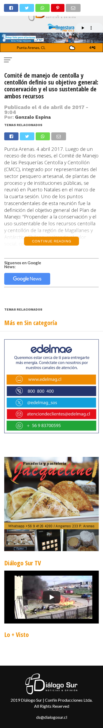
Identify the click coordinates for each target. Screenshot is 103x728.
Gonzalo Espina (33, 117)
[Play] (51, 597)
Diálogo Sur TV (22, 563)
